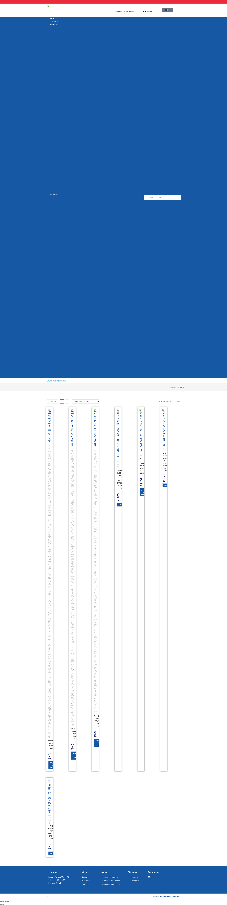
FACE (49, 547)
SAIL (48, 111)
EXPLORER (49, 543)
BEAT (49, 452)
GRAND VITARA (49, 581)
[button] (94, 197)
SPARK (48, 120)
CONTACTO (54, 195)
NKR (47, 86)
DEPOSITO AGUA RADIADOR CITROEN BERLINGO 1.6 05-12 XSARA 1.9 (144, 465)
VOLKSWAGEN (51, 192)
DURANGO (49, 525)
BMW (48, 27)
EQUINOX (49, 71)
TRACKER (49, 127)
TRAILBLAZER (51, 130)
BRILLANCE (50, 31)
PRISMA (49, 105)
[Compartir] (3, 901)
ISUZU (48, 158)
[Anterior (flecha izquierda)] (1, 904)
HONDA (49, 151)
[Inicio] (165, 387)
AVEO (48, 49)
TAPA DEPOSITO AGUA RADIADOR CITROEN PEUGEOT (52, 832)
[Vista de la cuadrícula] (62, 401)
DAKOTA (49, 511)
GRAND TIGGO (49, 575)
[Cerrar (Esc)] (1, 901)
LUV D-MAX (50, 77)
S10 (47, 108)
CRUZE (48, 68)
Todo (178, 401)
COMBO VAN (51, 62)
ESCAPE (49, 540)
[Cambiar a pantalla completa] (6, 901)
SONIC (48, 117)
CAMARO (49, 52)
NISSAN (49, 173)
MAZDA (49, 167)
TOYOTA (49, 189)
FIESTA (49, 550)
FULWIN (49, 555)
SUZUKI (49, 185)
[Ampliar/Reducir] (8, 901)
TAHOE (48, 123)
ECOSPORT (49, 529)
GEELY (48, 148)
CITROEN (49, 489)
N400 (49, 626)
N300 (48, 80)
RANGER (49, 669)
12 (171, 401)
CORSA (49, 65)
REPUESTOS (54, 24)
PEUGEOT (49, 176)
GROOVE (49, 591)
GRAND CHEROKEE (49, 565)
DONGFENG (49, 519)
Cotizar (121, 505)
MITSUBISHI (50, 170)
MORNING (49, 620)
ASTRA (48, 46)
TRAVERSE (50, 133)
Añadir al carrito (52, 765)
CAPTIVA (49, 55)
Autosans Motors (56, 380)
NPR (47, 89)
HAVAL (49, 595)
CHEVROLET (50, 43)
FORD (48, 145)
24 (174, 401)
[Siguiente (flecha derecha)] (3, 904)
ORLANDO (50, 102)
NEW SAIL (49, 83)
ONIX (48, 96)
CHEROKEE (49, 478)
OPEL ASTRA (49, 650)
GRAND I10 (49, 570)
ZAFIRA (49, 139)
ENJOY (49, 532)
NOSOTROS (50, 204)
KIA (47, 164)
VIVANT (49, 136)
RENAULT (49, 179)
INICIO (48, 201)
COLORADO (50, 58)
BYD (47, 34)
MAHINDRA (49, 605)
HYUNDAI (49, 154)
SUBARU (49, 697)
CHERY (48, 40)
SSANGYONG (51, 182)
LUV (47, 74)
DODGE (49, 142)
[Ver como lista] (67, 401)
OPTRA (48, 99)
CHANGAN (50, 37)
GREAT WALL (49, 587)
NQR (48, 93)
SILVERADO (50, 114)
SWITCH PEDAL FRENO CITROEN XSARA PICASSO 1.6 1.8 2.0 (166, 462)
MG (49, 613)
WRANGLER (49, 733)
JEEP (48, 161)
